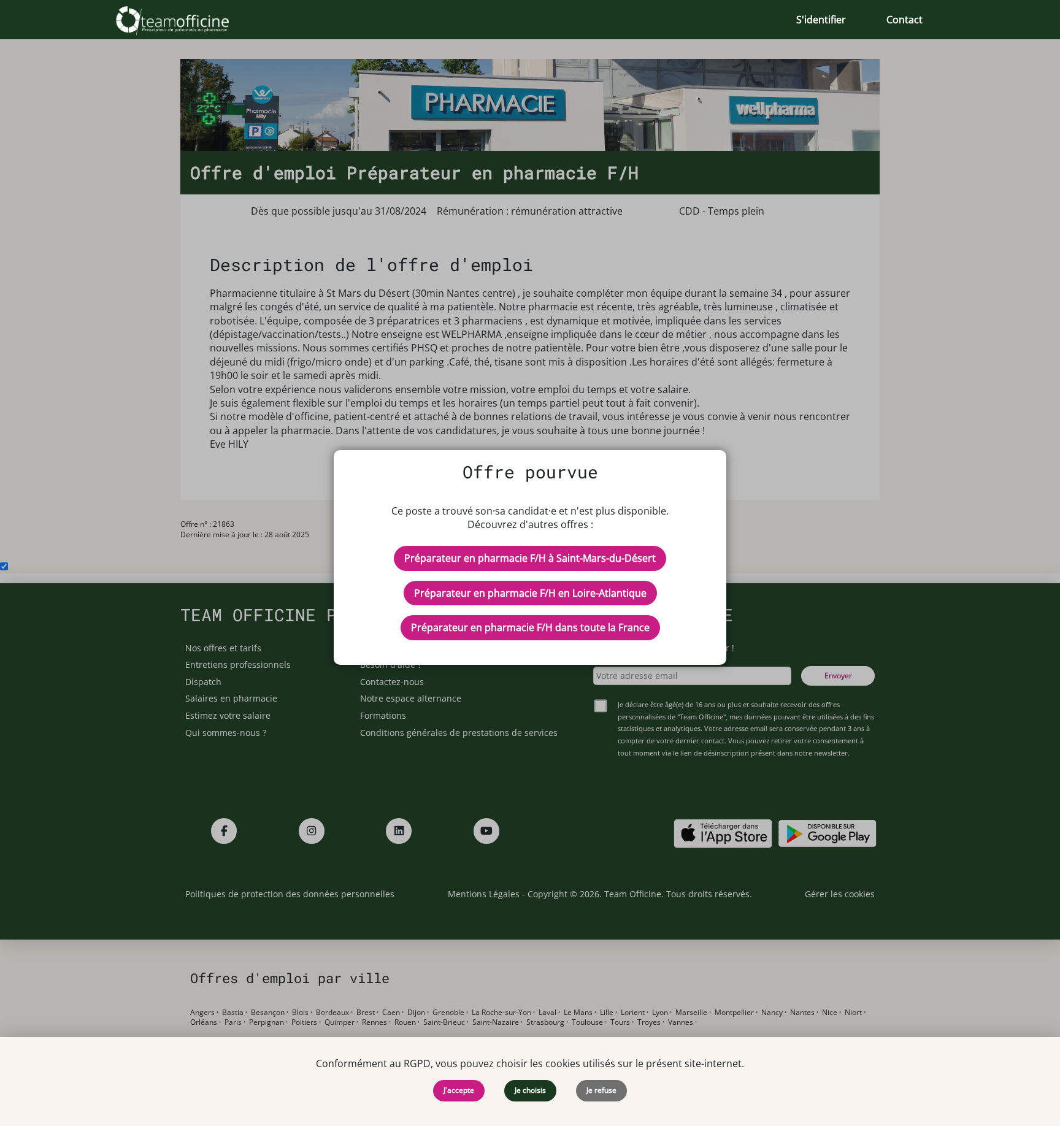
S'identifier (821, 19)
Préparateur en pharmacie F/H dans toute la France (530, 627)
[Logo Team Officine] (186, 19)
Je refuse (601, 1090)
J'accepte (459, 1090)
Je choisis (530, 1090)
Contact (904, 19)
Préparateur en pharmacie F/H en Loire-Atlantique (530, 593)
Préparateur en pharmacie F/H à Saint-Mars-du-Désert (530, 558)
